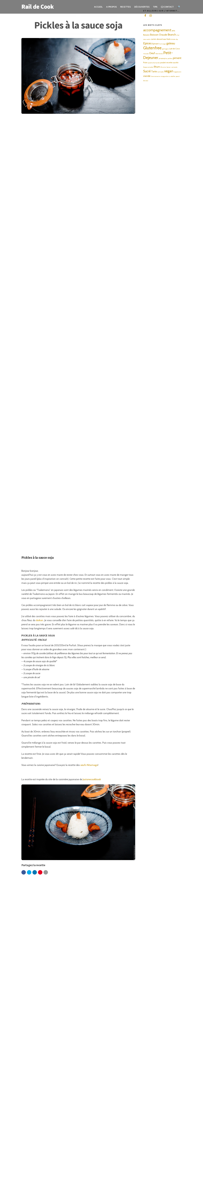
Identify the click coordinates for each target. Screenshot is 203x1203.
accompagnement (157, 30)
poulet (163, 62)
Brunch (172, 34)
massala (146, 54)
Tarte (154, 71)
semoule (174, 67)
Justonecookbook (92, 779)
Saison (168, 67)
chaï (177, 35)
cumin (153, 39)
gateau (170, 43)
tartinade (160, 72)
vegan (168, 71)
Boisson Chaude (158, 34)
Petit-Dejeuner (158, 55)
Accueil (98, 7)
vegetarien (177, 72)
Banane (146, 35)
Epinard (155, 44)
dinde (173, 39)
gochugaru (165, 49)
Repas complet (148, 67)
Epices (147, 43)
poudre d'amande (154, 63)
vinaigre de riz (165, 76)
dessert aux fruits (164, 39)
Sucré (147, 71)
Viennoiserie (155, 76)
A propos (111, 7)
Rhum (157, 66)
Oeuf (152, 53)
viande (146, 76)
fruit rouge (162, 44)
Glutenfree (152, 47)
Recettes (125, 7)
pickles (170, 58)
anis (173, 30)
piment (177, 58)
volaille (172, 76)
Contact (168, 7)
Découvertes (141, 7)
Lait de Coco (174, 49)
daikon (39, 620)
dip (177, 39)
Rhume (163, 67)
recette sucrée (172, 62)
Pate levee (159, 54)
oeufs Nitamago (89, 765)
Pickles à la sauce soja (78, 25)
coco (144, 39)
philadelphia (163, 58)
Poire (145, 62)
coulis (148, 39)
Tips (155, 7)
